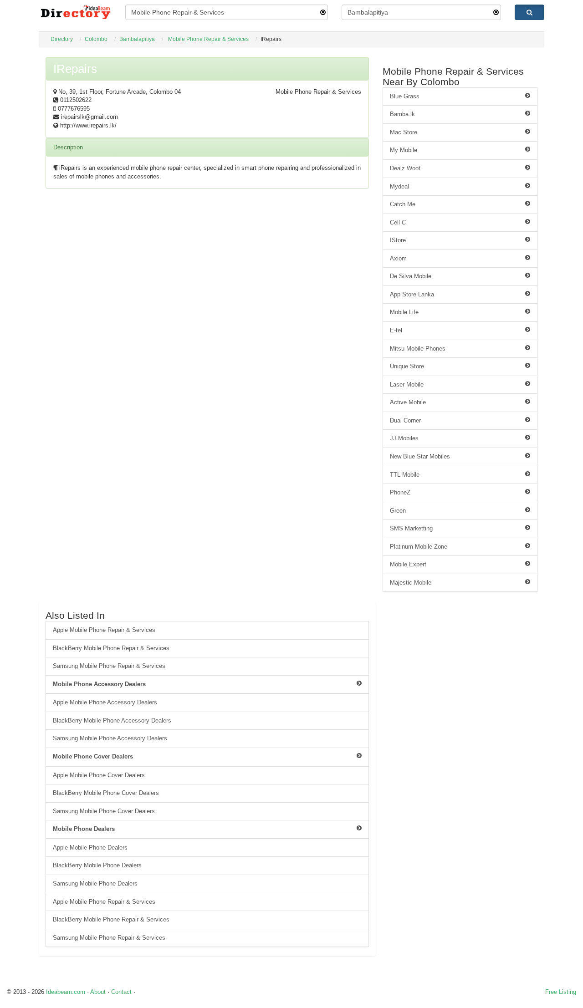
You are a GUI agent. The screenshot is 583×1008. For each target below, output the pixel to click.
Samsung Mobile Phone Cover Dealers (104, 811)
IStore (398, 240)
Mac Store (403, 132)
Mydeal (399, 186)
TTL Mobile (404, 474)
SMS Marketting (411, 528)
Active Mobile (408, 402)
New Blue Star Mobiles (420, 456)
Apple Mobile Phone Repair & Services (104, 629)
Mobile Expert (408, 564)
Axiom (398, 258)
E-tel (396, 330)
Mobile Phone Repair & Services (208, 39)
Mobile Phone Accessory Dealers (99, 684)
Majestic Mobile (410, 582)
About (98, 991)
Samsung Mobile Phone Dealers (95, 883)
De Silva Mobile (410, 276)
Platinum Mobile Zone (418, 546)
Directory (62, 39)
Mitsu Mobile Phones (417, 348)
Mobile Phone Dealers (84, 828)
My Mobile (403, 150)
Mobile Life (404, 312)
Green (398, 510)
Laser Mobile (407, 384)
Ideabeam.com (65, 991)
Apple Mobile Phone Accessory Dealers (105, 702)
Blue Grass (404, 96)
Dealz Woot (405, 168)
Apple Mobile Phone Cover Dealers (99, 775)
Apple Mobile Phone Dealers (90, 847)
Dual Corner (405, 420)
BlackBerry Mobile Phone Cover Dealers (106, 792)
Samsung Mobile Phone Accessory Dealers (110, 738)
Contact (121, 991)
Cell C (398, 222)
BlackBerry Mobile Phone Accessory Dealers (112, 720)
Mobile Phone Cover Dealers (93, 756)
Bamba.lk (402, 114)
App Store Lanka (412, 294)
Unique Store (407, 366)
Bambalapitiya (137, 39)
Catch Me (402, 204)
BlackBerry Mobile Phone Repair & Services (111, 648)
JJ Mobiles (404, 438)
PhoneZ (400, 492)
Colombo (96, 39)
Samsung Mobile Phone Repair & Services (109, 665)
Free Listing (560, 991)
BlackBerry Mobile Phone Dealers (97, 865)
